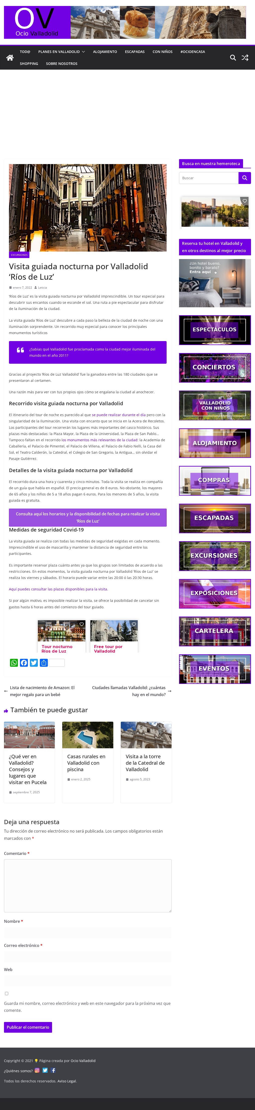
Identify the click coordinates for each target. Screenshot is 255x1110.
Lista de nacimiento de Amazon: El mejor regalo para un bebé (42, 691)
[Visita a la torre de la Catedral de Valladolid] (146, 725)
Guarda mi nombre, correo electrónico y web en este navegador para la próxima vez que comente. (87, 1007)
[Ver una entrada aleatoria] (245, 58)
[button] (82, 51)
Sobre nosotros (61, 63)
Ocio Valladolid (83, 1060)
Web (8, 969)
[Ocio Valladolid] (10, 58)
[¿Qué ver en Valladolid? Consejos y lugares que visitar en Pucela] (29, 725)
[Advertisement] (127, 107)
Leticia (42, 287)
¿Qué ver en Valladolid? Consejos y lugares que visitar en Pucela (28, 769)
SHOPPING (29, 63)
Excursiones (19, 255)
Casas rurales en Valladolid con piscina (86, 763)
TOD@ (25, 51)
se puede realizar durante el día (119, 414)
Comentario (17, 853)
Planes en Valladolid (59, 51)
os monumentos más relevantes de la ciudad (100, 440)
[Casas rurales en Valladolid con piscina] (87, 725)
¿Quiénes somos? (18, 1070)
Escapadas (135, 51)
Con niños (163, 51)
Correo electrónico (23, 945)
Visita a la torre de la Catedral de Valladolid (145, 763)
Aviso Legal (67, 1081)
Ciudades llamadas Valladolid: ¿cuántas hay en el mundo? (129, 691)
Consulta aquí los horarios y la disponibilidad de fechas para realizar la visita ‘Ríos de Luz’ (88, 517)
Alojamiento (105, 51)
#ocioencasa (193, 51)
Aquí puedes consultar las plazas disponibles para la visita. (58, 589)
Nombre (13, 921)
